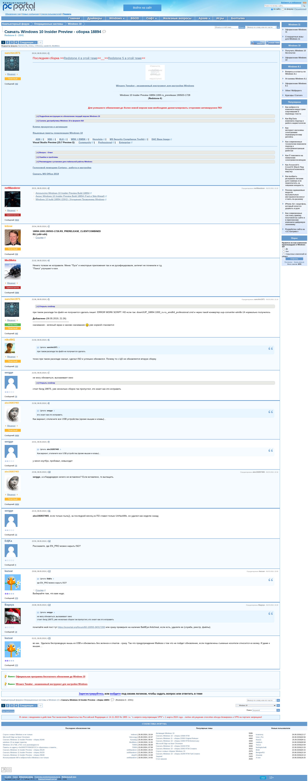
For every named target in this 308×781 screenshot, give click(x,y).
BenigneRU (260, 752)
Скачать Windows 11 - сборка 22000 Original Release (177, 738)
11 (49, 511)
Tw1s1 (258, 745)
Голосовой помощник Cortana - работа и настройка (62, 167)
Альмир (259, 755)
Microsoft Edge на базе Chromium (16, 737)
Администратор (13, 215)
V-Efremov (39, 46)
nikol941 (10, 339)
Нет (287, 251)
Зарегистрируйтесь (91, 693)
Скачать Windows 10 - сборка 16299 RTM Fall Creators (178, 754)
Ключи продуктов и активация (50, 126)
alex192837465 (12, 403)
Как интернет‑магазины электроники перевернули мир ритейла (294, 132)
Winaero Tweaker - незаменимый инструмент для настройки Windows (155, 85)
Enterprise (124, 142)
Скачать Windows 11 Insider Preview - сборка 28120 (23, 750)
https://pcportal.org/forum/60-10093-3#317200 (81, 627)
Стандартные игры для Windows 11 (294, 38)
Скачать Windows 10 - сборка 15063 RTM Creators (176, 749)
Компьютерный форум (15, 23)
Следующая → (28, 42)
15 (49, 638)
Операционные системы (48, 23)
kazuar (9, 571)
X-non (258, 758)
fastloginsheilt (261, 747)
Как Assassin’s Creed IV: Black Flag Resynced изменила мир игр (295, 168)
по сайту (277, 9)
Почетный (12, 79)
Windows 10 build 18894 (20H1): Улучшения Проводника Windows (70, 199)
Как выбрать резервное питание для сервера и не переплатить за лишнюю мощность (294, 180)
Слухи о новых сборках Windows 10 (170, 751)
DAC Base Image (161, 139)
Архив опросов (299, 262)
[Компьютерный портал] (18, 10)
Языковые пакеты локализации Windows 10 (58, 133)
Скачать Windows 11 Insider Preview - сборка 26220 (23, 752)
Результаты (288, 262)
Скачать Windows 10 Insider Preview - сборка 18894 (52, 32)
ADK (38, 139)
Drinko (31, 46)
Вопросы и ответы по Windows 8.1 (295, 73)
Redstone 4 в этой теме (80, 58)
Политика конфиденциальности (47, 777)
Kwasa (258, 740)
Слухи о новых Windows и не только (17, 734)
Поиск (15, 777)
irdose (8, 226)
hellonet (134, 734)
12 (49, 541)
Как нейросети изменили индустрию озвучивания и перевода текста (295, 110)
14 (49, 605)
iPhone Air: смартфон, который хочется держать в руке (296, 206)
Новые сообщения (30, 14)
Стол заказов (161, 759)
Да (287, 249)
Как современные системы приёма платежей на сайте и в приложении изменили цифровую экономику (295, 219)
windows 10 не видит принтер (15, 742)
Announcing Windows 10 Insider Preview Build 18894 (63, 193)
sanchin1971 (12, 53)
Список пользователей (50, 14)
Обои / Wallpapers (293, 90)
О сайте (8, 777)
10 (49, 472)
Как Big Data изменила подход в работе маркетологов (295, 121)
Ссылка (39, 237)
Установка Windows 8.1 (296, 79)
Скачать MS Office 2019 (46, 174)
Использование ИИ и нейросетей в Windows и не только (26, 758)
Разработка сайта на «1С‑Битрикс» (295, 230)
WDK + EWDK (78, 139)
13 (49, 571)
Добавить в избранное (291, 3)
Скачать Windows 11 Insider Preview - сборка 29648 (23, 755)
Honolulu (98, 139)
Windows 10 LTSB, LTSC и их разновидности (21, 745)
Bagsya (9, 604)
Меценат (11, 74)
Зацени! (159, 756)
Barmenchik (23, 46)
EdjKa (8, 541)
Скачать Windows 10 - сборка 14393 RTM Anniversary (177, 741)
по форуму (289, 9)
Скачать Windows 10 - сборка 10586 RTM (172, 736)
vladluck (259, 742)
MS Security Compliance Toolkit (127, 139)
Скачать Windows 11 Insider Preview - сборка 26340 (23, 740)
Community (85, 142)
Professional (105, 142)
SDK (49, 139)
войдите (115, 693)
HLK (61, 139)
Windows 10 (74, 23)
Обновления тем (13, 14)
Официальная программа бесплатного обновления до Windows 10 (50, 676)
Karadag (133, 740)
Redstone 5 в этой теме (125, 58)
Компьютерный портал (47, 779)
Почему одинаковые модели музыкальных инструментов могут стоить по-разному (295, 194)
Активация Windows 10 (165, 733)
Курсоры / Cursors (294, 95)
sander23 (47, 46)
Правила (67, 14)
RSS (304, 3)
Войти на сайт (142, 7)
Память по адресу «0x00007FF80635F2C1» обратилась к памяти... (30, 747)
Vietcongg (133, 737)
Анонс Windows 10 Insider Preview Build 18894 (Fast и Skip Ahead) (70, 196)
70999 (134, 745)
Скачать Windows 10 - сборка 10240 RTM (172, 746)
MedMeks (56, 46)
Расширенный (300, 9)
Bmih (258, 750)
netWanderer (12, 188)
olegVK (134, 755)
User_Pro (259, 737)
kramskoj (259, 734)
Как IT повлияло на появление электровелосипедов (295, 157)
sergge (9, 372)
